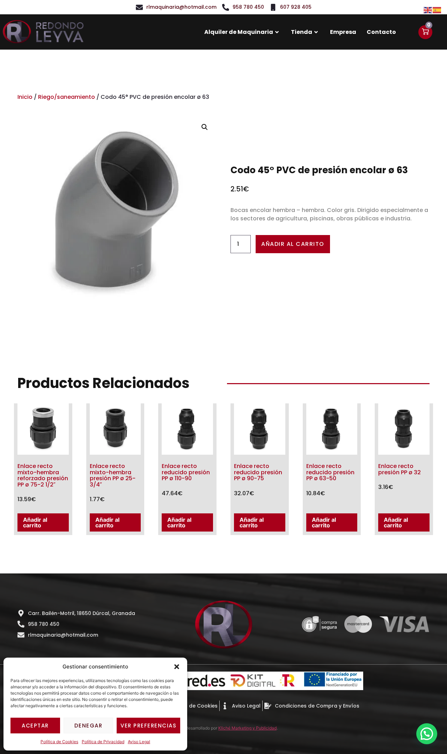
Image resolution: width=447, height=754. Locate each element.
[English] (428, 9)
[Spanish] (437, 9)
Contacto (381, 32)
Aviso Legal (139, 741)
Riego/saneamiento (66, 97)
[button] (176, 666)
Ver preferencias (148, 725)
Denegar (88, 725)
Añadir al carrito (292, 244)
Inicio (24, 97)
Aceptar (35, 725)
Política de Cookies (59, 741)
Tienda (301, 32)
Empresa (343, 32)
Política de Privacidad (103, 741)
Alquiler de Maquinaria (238, 32)
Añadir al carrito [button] (35, 522)
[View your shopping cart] (425, 32)
